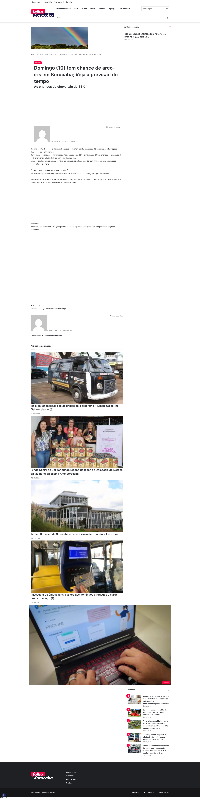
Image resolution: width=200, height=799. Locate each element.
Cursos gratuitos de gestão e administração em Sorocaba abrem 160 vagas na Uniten (154, 737)
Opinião (84, 9)
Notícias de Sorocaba (63, 9)
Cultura (92, 9)
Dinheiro (102, 9)
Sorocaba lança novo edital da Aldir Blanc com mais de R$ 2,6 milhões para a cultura (155, 712)
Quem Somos (36, 2)
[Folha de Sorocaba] (42, 13)
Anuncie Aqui (59, 2)
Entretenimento (124, 9)
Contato (69, 2)
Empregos (111, 9)
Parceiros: (135, 792)
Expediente (48, 2)
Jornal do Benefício (147, 792)
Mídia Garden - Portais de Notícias (43, 792)
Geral (76, 9)
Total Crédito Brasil (162, 792)
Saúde (58, 18)
